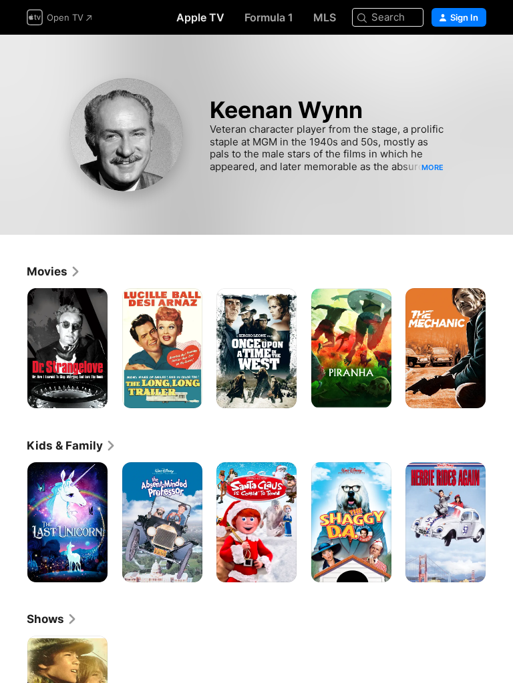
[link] (54, 271)
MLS (324, 17)
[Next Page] (499, 348)
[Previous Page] (13, 348)
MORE (432, 167)
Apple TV (200, 17)
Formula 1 (268, 17)
